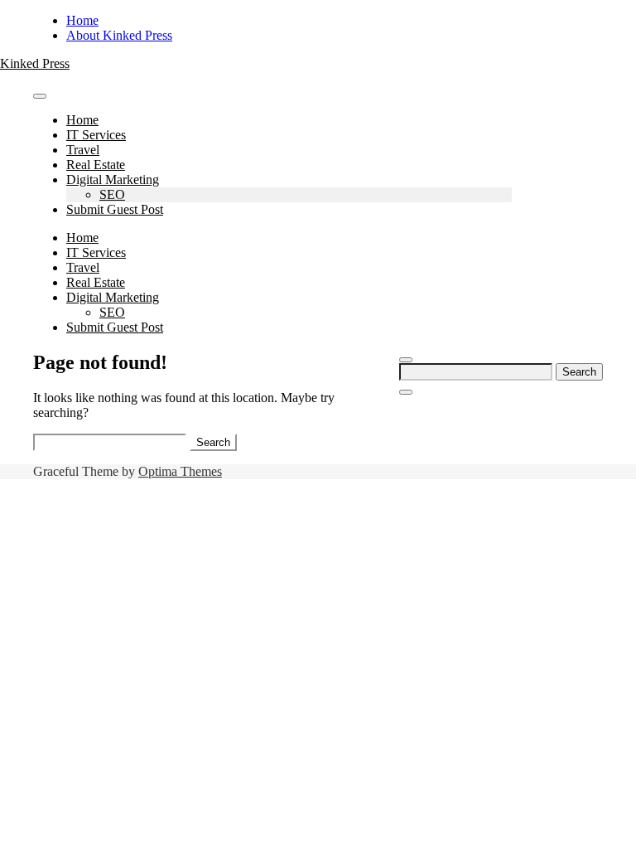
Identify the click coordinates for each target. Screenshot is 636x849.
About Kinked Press (119, 35)
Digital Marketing (112, 179)
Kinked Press (35, 63)
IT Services (96, 135)
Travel (82, 150)
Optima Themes (180, 471)
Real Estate (95, 165)
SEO (112, 194)
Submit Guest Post (114, 209)
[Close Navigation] (405, 392)
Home (82, 20)
